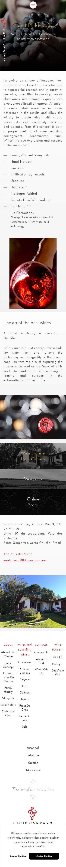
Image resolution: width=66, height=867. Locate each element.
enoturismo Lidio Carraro (13, 445)
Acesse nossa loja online (13, 491)
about (8, 644)
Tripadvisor (33, 770)
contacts (41, 644)
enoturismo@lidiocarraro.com (25, 560)
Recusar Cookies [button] (18, 856)
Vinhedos (5, 471)
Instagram (33, 755)
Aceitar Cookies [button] (44, 856)
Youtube (33, 762)
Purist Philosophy (33, 25)
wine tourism (58, 647)
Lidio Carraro (4, 39)
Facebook (33, 748)
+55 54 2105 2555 (18, 554)
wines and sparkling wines (24, 649)
